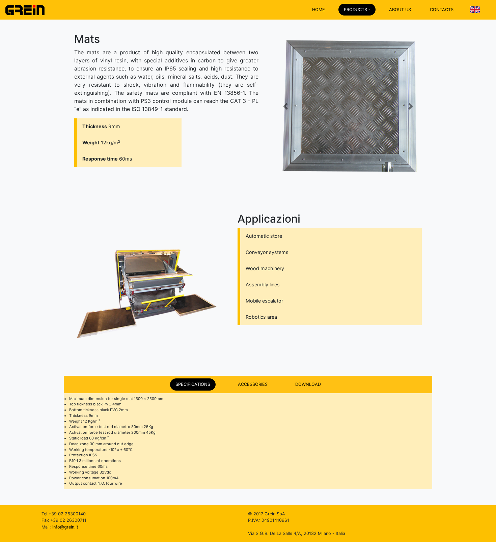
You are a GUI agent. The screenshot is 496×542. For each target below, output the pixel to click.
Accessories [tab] (253, 384)
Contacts (441, 9)
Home (318, 9)
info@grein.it (65, 527)
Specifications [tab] (192, 384)
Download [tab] (308, 384)
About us (400, 9)
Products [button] (355, 9)
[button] (286, 106)
